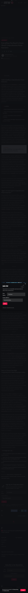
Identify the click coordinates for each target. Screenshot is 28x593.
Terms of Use (6, 590)
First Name (4, 294)
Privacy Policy (15, 589)
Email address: (6, 297)
